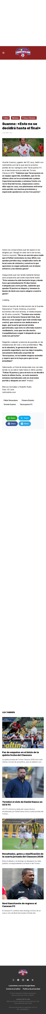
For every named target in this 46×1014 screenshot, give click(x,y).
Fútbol (5, 118)
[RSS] (32, 980)
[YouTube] (28, 980)
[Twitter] (13, 980)
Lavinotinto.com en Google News (22, 986)
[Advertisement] (23, 23)
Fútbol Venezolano (11, 400)
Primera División (28, 118)
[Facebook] (18, 980)
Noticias (15, 118)
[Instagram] (23, 980)
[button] (3, 52)
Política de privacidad (31, 989)
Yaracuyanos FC (26, 404)
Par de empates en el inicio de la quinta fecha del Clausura (20, 753)
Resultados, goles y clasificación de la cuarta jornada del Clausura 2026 (22, 855)
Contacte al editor (13, 989)
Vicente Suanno (10, 404)
